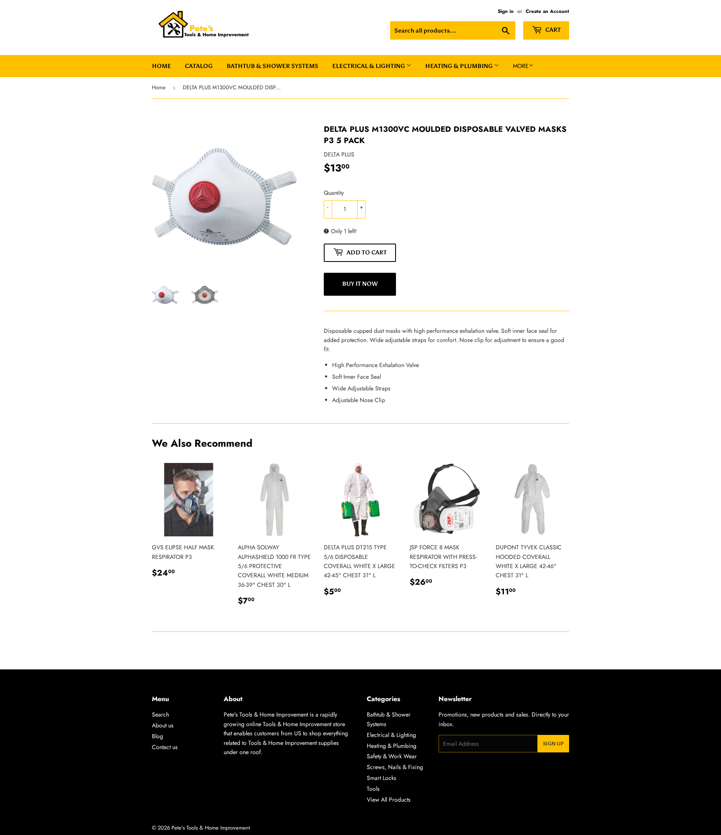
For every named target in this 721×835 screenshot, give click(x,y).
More (521, 66)
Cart (552, 29)
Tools (373, 789)
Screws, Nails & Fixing (395, 767)
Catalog (199, 66)
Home (161, 66)
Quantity (334, 193)
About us (163, 725)
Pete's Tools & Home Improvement (210, 828)
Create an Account (547, 11)
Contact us (165, 747)
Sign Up (553, 744)
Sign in (506, 11)
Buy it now (360, 283)
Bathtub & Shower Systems (272, 66)
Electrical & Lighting (369, 66)
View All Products (389, 799)
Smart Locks (381, 778)
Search (160, 714)
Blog (157, 736)
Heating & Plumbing (459, 66)
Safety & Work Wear (392, 756)
